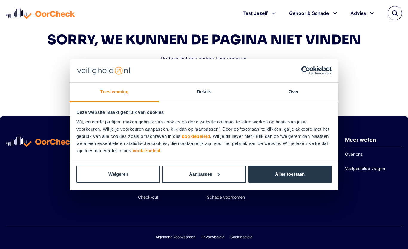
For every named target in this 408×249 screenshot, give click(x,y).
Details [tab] (204, 91)
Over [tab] (294, 91)
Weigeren (118, 174)
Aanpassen (200, 174)
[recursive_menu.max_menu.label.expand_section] (273, 13)
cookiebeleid (196, 135)
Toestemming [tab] (114, 91)
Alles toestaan (290, 174)
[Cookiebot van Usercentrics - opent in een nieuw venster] (306, 70)
